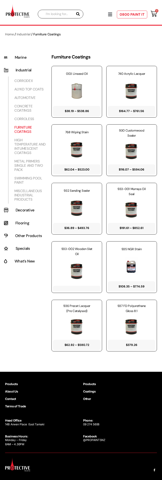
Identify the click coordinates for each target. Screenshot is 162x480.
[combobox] (60, 14)
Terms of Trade (15, 406)
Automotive (25, 97)
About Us (11, 391)
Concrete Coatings (23, 108)
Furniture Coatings (23, 129)
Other (87, 399)
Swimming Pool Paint (28, 180)
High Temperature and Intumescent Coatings (30, 146)
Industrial (24, 34)
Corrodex (23, 80)
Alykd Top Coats (29, 89)
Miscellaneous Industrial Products (28, 195)
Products (11, 384)
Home (9, 34)
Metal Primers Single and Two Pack (28, 165)
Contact (10, 399)
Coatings (89, 391)
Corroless (24, 119)
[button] (110, 14)
